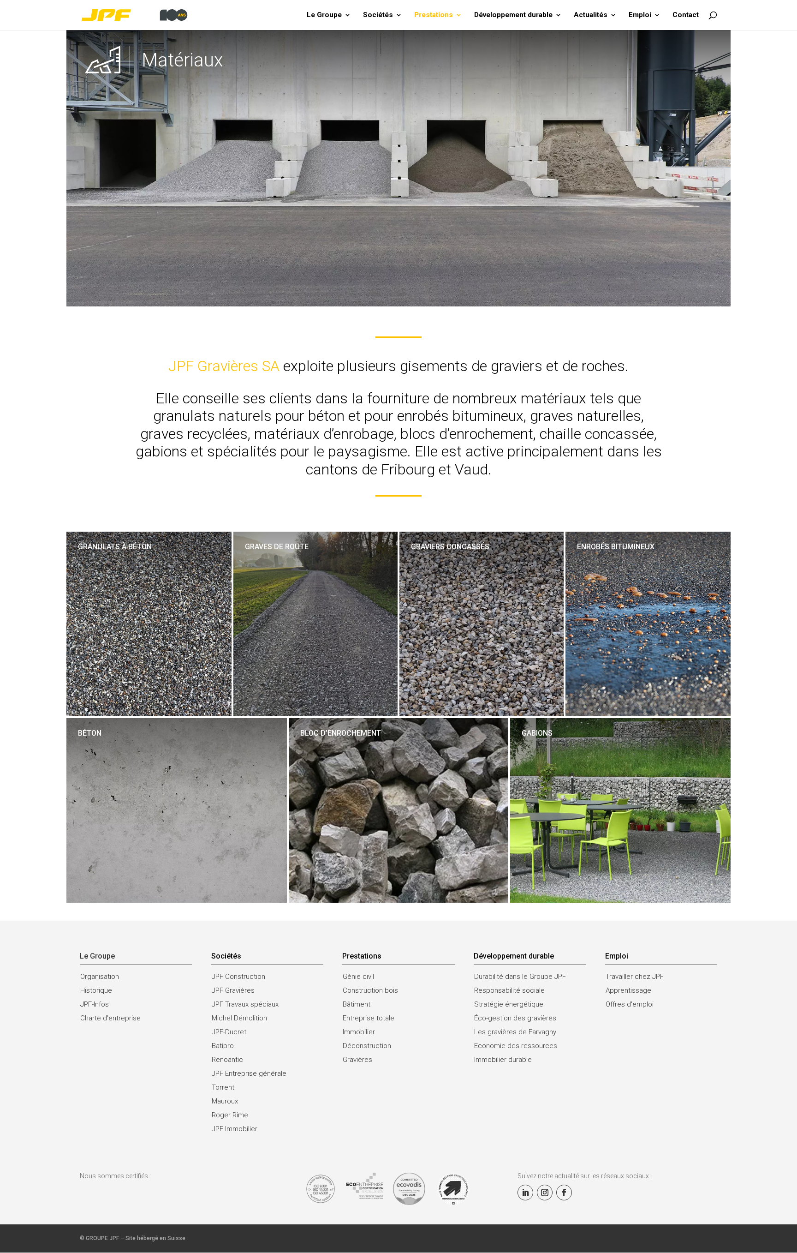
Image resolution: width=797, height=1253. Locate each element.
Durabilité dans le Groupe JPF (520, 976)
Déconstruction (367, 1046)
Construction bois (370, 990)
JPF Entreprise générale (249, 1073)
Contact (685, 15)
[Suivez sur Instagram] (545, 1192)
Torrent (223, 1087)
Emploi (640, 15)
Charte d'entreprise (110, 1018)
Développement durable (513, 15)
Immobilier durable (503, 1059)
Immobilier (359, 1032)
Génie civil (358, 976)
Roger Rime (230, 1115)
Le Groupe (324, 15)
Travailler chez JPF (635, 976)
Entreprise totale (368, 1018)
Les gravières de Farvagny (515, 1032)
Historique (96, 990)
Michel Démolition (239, 1018)
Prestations (433, 15)
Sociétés (378, 15)
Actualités (590, 15)
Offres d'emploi (630, 1004)
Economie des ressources (515, 1046)
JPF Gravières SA (224, 366)
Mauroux (225, 1101)
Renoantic (227, 1059)
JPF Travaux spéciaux (245, 1004)
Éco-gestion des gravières (515, 1018)
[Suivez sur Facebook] (564, 1192)
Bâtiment (356, 1004)
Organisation (99, 976)
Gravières (357, 1059)
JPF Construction (238, 976)
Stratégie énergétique (508, 1004)
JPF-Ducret (229, 1032)
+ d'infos (90, 576)
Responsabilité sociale (509, 990)
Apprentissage (628, 990)
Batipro (223, 1046)
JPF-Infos (94, 1004)
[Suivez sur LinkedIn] (525, 1192)
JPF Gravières (233, 990)
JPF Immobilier (234, 1129)
